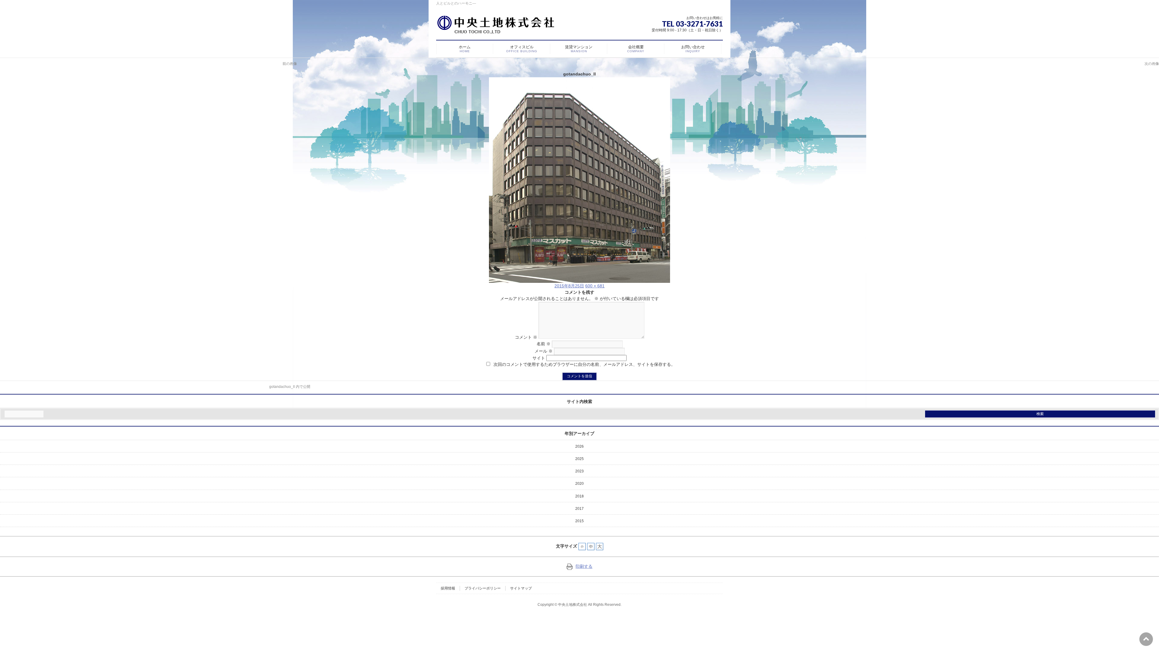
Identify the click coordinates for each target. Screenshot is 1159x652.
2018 (579, 496)
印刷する (584, 566)
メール (544, 351)
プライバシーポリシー (483, 588)
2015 (579, 521)
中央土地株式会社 (572, 604)
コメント (526, 337)
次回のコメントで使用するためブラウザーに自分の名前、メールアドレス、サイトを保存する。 (584, 364)
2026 (579, 446)
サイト (538, 358)
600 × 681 (595, 285)
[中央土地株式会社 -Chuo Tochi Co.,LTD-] (497, 27)
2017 (579, 509)
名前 (544, 343)
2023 (579, 471)
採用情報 (448, 588)
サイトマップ (521, 588)
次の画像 (1152, 64)
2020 (579, 483)
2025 (579, 459)
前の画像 (290, 64)
